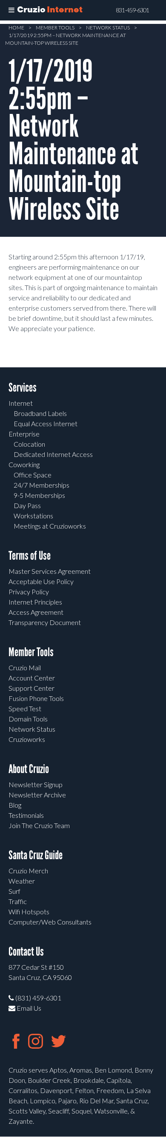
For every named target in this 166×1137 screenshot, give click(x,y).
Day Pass (27, 505)
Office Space (33, 475)
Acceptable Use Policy (41, 581)
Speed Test (25, 708)
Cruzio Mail (25, 667)
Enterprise (24, 434)
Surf (14, 891)
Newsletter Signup (36, 784)
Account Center (32, 678)
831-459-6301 (132, 10)
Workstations (33, 516)
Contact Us (26, 951)
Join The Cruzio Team (39, 825)
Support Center (31, 688)
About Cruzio (29, 769)
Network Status (108, 27)
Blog (15, 805)
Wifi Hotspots (29, 911)
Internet (21, 403)
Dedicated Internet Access (53, 454)
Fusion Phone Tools (36, 698)
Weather (22, 881)
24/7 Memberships (41, 485)
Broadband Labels (40, 413)
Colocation (29, 444)
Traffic (18, 901)
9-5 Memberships (39, 495)
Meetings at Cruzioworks (50, 526)
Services (23, 387)
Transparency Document (45, 622)
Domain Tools (28, 719)
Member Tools (55, 27)
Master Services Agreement (50, 571)
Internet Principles (35, 602)
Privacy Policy (29, 591)
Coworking (24, 464)
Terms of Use (30, 555)
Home (16, 27)
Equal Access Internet (45, 423)
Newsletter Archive (37, 795)
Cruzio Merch (28, 871)
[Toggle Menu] (11, 10)
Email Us (28, 1008)
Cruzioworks (27, 739)
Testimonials (26, 815)
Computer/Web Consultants (50, 922)
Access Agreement (36, 612)
